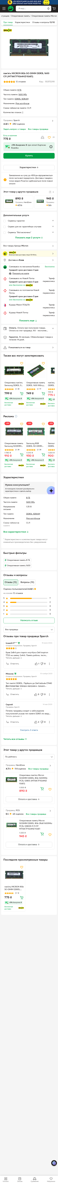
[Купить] (21, 393)
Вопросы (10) (27, 582)
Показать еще (26, 321)
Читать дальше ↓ (14, 658)
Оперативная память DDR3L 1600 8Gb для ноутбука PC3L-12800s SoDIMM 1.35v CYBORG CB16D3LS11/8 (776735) (36, 384)
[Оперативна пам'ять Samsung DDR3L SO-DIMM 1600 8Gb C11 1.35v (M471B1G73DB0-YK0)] (14, 371)
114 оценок (20, 769)
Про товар (8, 22)
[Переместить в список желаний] (49, 137)
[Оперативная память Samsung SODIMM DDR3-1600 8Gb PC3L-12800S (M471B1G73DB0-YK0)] (14, 431)
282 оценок (19, 124)
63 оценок (18, 814)
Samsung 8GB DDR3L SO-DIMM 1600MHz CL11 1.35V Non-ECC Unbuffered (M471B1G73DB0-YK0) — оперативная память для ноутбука (35, 445)
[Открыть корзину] (54, 8)
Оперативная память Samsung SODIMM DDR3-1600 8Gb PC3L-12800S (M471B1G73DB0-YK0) (14, 445)
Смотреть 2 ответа (29, 730)
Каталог (6, 1181)
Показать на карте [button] (20, 274)
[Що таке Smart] (7, 30)
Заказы (19, 1181)
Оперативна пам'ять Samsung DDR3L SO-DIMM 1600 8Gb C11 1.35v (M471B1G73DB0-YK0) (14, 384)
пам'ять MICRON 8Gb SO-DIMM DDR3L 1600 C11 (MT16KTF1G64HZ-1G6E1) (14, 888)
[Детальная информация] (16, 416)
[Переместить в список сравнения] (42, 137)
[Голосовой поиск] (48, 8)
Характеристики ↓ (29, 168)
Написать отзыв (29, 620)
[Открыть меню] (4, 8)
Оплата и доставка (28, 799)
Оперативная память (20, 16)
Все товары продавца (38, 129)
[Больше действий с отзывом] (49, 664)
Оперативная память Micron (44, 16)
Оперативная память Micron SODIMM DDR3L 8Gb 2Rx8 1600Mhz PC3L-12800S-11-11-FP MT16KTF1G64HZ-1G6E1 (35, 825)
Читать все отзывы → (15, 739)
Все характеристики (16, 532)
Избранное (51, 1181)
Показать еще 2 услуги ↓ (29, 238)
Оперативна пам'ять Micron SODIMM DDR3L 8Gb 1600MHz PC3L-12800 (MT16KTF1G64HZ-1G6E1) (33, 779)
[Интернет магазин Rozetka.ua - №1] (11, 8)
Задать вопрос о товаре (14, 129)
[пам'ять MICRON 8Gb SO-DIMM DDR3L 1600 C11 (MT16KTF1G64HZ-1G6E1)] (14, 875)
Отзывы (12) (11, 582)
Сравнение (35, 1181)
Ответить (14, 664)
